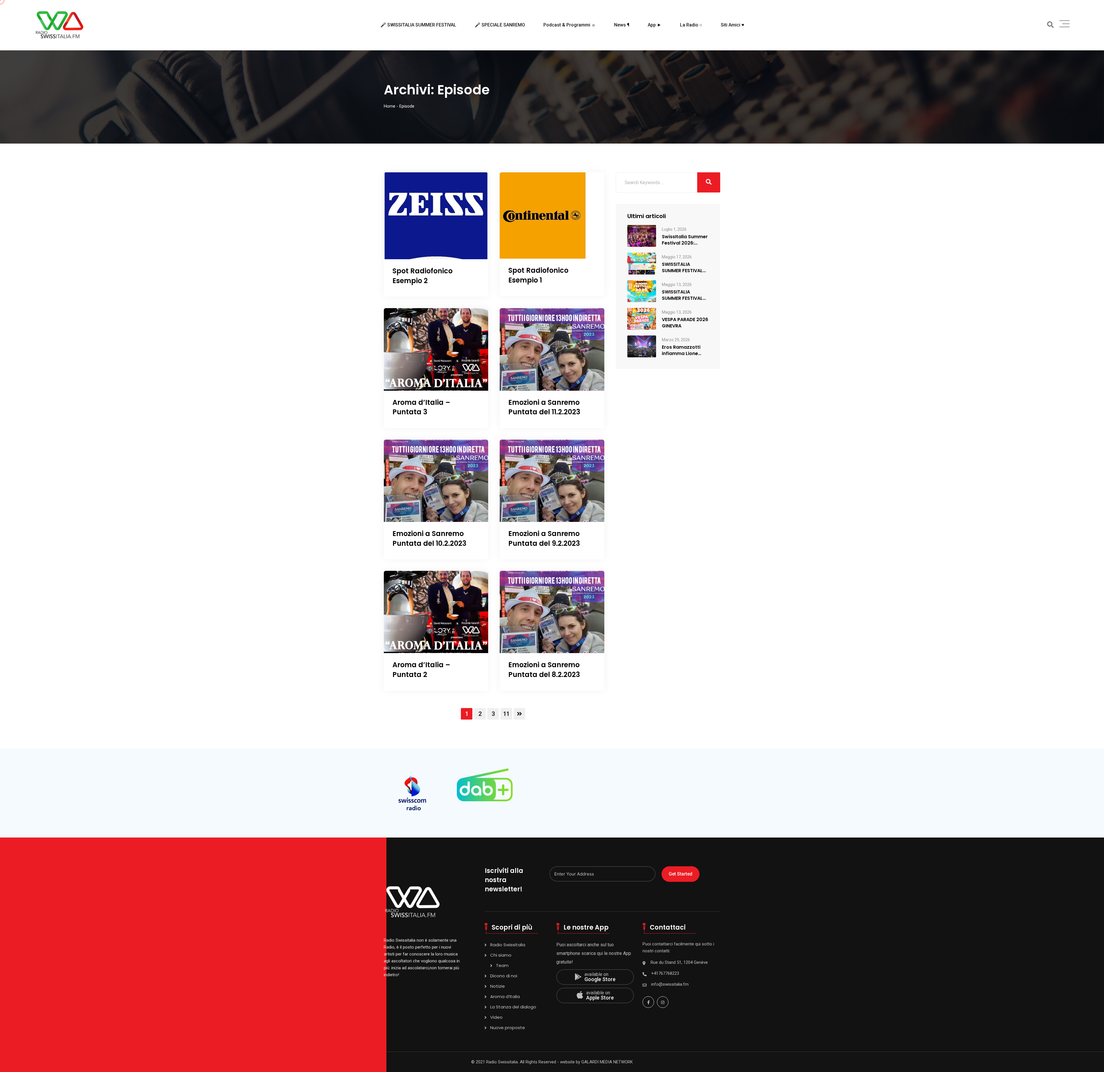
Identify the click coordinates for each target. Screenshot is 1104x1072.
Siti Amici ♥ (732, 25)
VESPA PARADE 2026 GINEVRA (685, 322)
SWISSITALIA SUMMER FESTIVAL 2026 (682, 295)
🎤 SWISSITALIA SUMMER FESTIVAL (418, 25)
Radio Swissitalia (507, 945)
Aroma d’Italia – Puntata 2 (421, 669)
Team (502, 965)
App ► (655, 25)
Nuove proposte (507, 1028)
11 (506, 713)
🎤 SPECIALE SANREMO (500, 25)
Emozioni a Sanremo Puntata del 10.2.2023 (429, 538)
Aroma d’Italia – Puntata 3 (421, 407)
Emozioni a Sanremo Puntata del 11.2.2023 (544, 407)
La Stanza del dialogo (513, 1007)
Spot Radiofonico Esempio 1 (538, 275)
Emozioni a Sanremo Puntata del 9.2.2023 (544, 538)
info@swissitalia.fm (670, 984)
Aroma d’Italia (505, 996)
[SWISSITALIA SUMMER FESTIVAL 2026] (641, 290)
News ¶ (621, 25)
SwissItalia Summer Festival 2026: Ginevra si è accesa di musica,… (685, 240)
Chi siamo (500, 955)
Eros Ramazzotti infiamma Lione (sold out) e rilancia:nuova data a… (685, 350)
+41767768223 (665, 973)
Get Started (680, 874)
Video (496, 1017)
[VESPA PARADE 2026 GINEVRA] (641, 318)
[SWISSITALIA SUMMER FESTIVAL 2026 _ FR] (641, 263)
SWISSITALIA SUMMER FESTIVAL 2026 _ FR (682, 267)
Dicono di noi (503, 976)
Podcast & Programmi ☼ (569, 25)
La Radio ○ (691, 25)
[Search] (1050, 25)
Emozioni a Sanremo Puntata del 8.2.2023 (544, 669)
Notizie (497, 986)
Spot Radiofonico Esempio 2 (422, 275)
